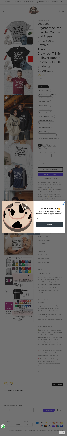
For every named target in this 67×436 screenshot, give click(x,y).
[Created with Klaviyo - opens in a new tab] (33, 234)
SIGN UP (49, 224)
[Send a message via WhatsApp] (3, 426)
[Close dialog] (63, 203)
